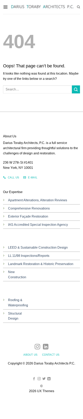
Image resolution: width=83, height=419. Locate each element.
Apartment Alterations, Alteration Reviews (37, 200)
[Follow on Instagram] (37, 347)
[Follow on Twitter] (44, 379)
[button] (5, 7)
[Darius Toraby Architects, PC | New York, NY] (42, 7)
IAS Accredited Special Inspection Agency (38, 224)
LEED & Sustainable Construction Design (38, 247)
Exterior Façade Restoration (28, 216)
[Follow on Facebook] (34, 379)
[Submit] (76, 89)
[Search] (78, 7)
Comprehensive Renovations (29, 208)
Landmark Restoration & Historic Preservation (40, 264)
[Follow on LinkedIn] (45, 347)
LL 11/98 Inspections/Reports (28, 255)
